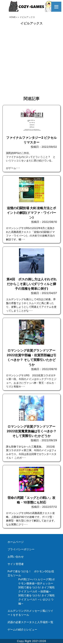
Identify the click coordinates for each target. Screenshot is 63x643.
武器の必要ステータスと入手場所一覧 (30, 622)
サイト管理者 (16, 564)
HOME (12, 17)
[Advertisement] (31, 61)
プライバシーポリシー (21, 549)
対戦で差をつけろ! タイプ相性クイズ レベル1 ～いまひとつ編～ (36, 599)
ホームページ (16, 542)
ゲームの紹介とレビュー (22, 629)
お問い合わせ (16, 556)
